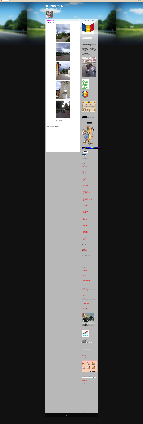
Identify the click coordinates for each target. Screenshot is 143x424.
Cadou (84, 179)
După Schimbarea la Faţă (86, 217)
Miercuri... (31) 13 (85, 239)
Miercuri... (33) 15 (85, 200)
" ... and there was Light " (86, 303)
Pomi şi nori (84, 186)
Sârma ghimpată (85, 180)
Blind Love (84, 275)
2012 (83, 164)
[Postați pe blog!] (59, 120)
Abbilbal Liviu (89, 117)
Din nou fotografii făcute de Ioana (87, 199)
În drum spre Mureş (85, 191)
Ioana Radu (84, 268)
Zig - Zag (84, 298)
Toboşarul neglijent (85, 231)
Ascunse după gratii (85, 198)
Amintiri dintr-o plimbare (86, 192)
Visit (84, 355)
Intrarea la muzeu (85, 211)
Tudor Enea (84, 295)
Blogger (78, 415)
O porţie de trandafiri (86, 227)
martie (84, 249)
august (84, 171)
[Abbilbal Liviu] (84, 123)
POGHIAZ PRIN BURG (86, 197)
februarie (84, 250)
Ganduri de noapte (85, 273)
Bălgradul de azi (54, 5)
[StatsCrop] (89, 329)
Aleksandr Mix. (85, 308)
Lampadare (84, 224)
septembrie (84, 170)
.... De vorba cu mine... (86, 300)
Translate (88, 39)
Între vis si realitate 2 (85, 306)
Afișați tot (95, 311)
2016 (83, 159)
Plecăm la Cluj (85, 219)
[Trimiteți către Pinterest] (62, 120)
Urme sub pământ (85, 194)
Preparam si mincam (85, 288)
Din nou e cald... (85, 238)
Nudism (84, 213)
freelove (84, 278)
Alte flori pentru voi (85, 226)
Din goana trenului (85, 220)
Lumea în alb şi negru (86, 174)
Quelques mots (85, 293)
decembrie (84, 166)
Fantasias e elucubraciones (86, 280)
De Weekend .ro (85, 283)
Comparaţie (84, 237)
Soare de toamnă (85, 181)
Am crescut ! (84, 240)
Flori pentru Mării (85, 207)
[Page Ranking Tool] (84, 329)
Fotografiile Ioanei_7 (86, 185)
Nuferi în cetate (85, 233)
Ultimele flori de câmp (86, 187)
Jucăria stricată (85, 214)
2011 (83, 165)
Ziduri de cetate (85, 193)
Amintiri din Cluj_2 (85, 205)
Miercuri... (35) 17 (85, 172)
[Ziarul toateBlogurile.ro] (83, 411)
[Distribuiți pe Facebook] (61, 120)
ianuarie (84, 251)
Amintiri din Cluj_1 (85, 204)
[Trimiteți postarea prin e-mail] (56, 120)
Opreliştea (84, 178)
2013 (83, 163)
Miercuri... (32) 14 (85, 218)
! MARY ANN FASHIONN (86, 285)
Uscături (84, 206)
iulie (84, 244)
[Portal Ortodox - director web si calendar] (85, 152)
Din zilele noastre (85, 270)
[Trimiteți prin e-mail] (58, 120)
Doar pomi (84, 173)
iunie (84, 245)
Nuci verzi (84, 184)
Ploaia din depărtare (85, 232)
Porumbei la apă (85, 212)
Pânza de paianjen (85, 225)
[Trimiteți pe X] (60, 120)
